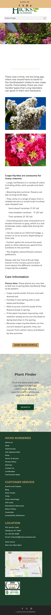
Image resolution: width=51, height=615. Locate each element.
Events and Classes (13, 486)
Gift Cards (9, 502)
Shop (7, 446)
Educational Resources (14, 506)
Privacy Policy (10, 462)
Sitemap (8, 465)
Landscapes (10, 471)
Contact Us (9, 468)
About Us (9, 442)
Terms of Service (12, 458)
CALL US (25, 2)
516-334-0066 (13, 534)
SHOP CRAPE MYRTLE (25, 345)
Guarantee (9, 512)
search (25, 407)
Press (7, 455)
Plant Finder (10, 493)
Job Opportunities (12, 452)
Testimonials (10, 449)
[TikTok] (31, 6)
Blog (7, 490)
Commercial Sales (12, 475)
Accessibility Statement (15, 515)
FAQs (7, 496)
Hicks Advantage (12, 499)
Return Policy (10, 509)
